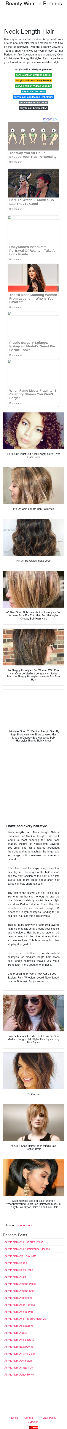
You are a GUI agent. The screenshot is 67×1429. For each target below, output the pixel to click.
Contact (29, 1417)
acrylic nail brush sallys (33, 108)
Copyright (33, 1421)
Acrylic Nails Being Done (18, 1270)
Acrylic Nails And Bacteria (19, 1339)
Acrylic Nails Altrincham (18, 1297)
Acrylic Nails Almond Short (19, 1290)
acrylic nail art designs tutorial (33, 75)
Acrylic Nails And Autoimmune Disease (27, 1249)
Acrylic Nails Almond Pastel (20, 1284)
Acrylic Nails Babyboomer (19, 1346)
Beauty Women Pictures (34, 3)
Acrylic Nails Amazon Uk (18, 1367)
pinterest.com (24, 1225)
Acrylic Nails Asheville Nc (19, 1374)
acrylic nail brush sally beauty (33, 80)
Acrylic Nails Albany (15, 1332)
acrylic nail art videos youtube (33, 86)
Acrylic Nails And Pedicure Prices (23, 1242)
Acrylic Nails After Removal (20, 1304)
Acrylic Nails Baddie (16, 1263)
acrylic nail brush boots (33, 102)
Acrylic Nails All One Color (19, 1353)
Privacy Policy (48, 1417)
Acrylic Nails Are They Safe (20, 1256)
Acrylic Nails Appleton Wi (19, 1325)
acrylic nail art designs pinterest (33, 69)
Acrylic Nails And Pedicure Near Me (25, 1318)
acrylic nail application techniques (33, 97)
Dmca (14, 1417)
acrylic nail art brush (33, 91)
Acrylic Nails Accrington (18, 1360)
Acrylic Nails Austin (15, 1277)
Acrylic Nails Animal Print (19, 1311)
